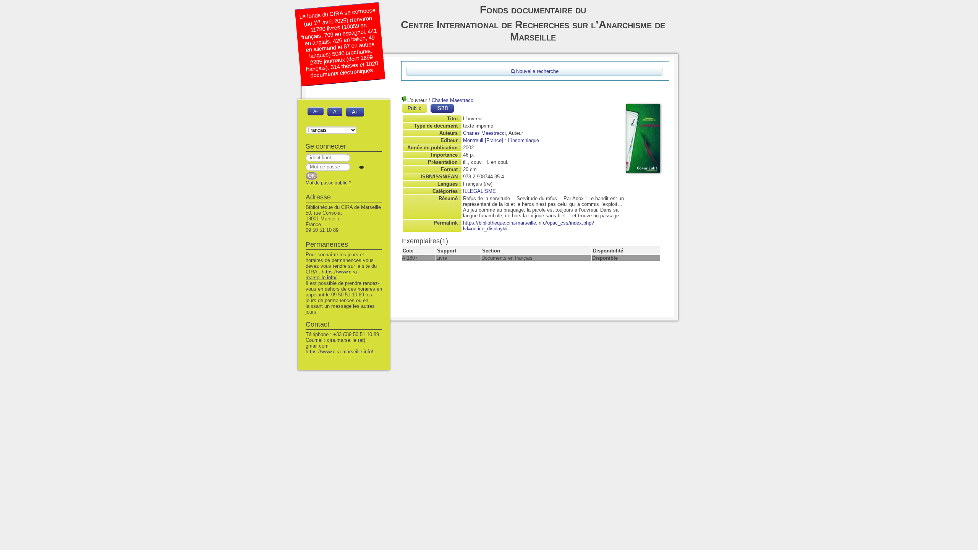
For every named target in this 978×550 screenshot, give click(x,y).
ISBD (442, 108)
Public (414, 108)
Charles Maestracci (453, 100)
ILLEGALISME (479, 191)
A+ (355, 112)
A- (315, 111)
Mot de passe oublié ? (328, 183)
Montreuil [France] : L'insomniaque (501, 140)
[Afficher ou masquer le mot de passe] (361, 167)
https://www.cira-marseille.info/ (332, 274)
